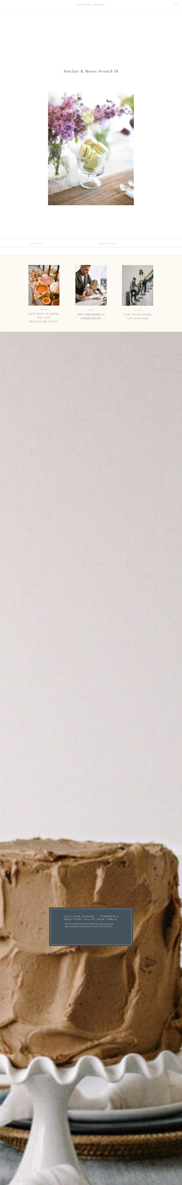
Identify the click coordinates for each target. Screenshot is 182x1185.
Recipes (91, 310)
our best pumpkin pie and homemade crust (43, 317)
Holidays (138, 310)
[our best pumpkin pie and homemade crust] (44, 285)
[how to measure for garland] (137, 285)
